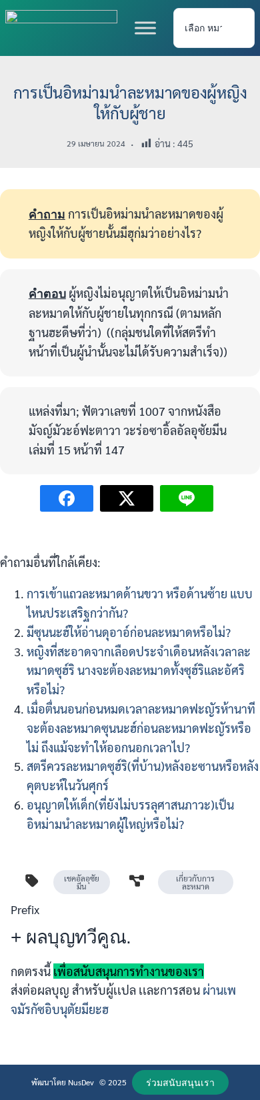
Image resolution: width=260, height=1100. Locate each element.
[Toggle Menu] (145, 27)
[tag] (32, 880)
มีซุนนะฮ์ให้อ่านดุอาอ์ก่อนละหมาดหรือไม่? (129, 632)
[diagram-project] (136, 880)
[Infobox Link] (130, 965)
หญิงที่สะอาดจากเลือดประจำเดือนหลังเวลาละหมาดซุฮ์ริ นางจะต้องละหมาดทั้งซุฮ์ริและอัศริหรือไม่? (139, 671)
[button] (180, 1082)
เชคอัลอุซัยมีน (81, 882)
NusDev (81, 1082)
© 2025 (113, 1082)
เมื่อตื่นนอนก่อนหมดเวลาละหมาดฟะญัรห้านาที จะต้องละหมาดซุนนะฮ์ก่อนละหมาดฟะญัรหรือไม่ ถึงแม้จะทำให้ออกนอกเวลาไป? (141, 728)
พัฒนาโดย (49, 1082)
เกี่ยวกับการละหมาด (195, 882)
